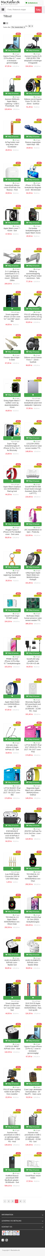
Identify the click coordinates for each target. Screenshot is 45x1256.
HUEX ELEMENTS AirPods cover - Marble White (33, 962)
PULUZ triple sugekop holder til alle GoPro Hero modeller (12, 1092)
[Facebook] (3, 1240)
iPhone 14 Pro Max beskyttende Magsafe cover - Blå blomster (33, 187)
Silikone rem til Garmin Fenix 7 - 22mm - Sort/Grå (33, 360)
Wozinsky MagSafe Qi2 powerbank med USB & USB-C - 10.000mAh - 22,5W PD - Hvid (33, 706)
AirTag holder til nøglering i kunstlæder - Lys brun (12, 575)
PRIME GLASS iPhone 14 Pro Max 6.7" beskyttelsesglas (12, 661)
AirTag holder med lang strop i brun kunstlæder (12, 144)
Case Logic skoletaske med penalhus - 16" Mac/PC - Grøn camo (33, 1092)
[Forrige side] (4, 1201)
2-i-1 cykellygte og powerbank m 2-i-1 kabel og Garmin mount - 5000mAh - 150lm (12, 276)
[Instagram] (7, 1240)
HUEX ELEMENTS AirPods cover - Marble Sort (12, 962)
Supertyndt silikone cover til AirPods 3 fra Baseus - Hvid (12, 187)
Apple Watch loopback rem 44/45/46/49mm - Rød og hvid (12, 489)
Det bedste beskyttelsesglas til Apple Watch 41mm (33, 230)
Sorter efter (6, 27)
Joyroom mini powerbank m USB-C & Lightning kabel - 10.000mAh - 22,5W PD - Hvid (12, 1137)
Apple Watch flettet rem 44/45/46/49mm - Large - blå (12, 704)
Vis (26, 26)
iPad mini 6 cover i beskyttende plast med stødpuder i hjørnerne (33, 403)
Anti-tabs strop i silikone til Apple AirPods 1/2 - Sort (12, 747)
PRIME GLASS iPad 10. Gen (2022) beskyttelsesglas (33, 919)
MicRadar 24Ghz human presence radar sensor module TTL (33, 618)
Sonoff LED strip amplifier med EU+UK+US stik (33, 661)
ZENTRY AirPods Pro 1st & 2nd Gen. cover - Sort (33, 833)
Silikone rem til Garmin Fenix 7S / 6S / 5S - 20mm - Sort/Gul (33, 101)
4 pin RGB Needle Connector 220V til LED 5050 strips (12, 876)
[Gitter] (4, 23)
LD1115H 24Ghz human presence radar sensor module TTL (33, 446)
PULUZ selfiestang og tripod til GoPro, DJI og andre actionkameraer (33, 317)
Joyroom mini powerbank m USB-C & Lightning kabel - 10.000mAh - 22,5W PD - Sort (33, 1137)
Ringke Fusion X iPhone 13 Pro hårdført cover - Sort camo (12, 532)
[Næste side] (24, 1201)
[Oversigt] (7, 23)
